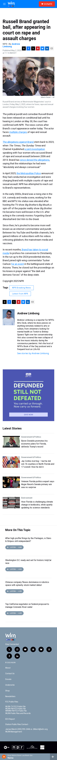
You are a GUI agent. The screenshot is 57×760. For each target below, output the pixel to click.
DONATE (48, 4)
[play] (4, 756)
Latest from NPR (20, 294)
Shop (7, 691)
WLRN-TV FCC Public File (15, 707)
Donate (8, 679)
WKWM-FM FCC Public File (16, 711)
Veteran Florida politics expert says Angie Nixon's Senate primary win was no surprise (37, 484)
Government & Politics (31, 437)
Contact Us (9, 674)
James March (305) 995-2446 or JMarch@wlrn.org (26, 729)
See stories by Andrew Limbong (33, 353)
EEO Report (10, 719)
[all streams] (53, 756)
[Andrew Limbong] (9, 317)
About (7, 668)
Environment (26, 498)
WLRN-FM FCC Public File (15, 709)
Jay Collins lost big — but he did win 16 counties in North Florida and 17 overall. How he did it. (37, 464)
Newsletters (10, 696)
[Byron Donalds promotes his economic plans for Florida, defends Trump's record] (11, 441)
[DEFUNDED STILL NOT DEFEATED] (28, 395)
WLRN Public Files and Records (18, 713)
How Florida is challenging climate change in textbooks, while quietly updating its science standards (37, 505)
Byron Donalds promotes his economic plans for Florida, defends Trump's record (34, 444)
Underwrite (10, 685)
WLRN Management (13, 732)
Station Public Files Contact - (17, 724)
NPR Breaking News (21, 288)
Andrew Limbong (11, 45)
